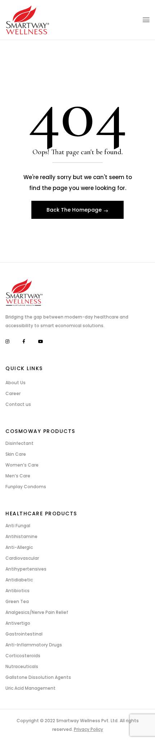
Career (13, 393)
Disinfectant (19, 443)
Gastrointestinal (24, 634)
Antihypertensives (25, 569)
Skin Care (15, 454)
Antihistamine (21, 536)
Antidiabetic (19, 580)
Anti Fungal (17, 526)
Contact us (18, 404)
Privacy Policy (88, 729)
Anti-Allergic (19, 547)
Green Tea (17, 601)
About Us (15, 383)
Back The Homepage (74, 209)
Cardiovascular (22, 558)
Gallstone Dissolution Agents (38, 677)
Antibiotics (17, 591)
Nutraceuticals (21, 666)
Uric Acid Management (30, 688)
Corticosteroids (22, 656)
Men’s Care (17, 476)
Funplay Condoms (25, 487)
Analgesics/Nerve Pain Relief (36, 612)
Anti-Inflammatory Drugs (33, 645)
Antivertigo (17, 623)
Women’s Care (22, 465)
